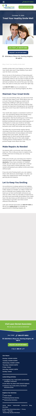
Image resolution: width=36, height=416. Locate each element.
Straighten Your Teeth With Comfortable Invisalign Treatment (16, 380)
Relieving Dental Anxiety (11, 398)
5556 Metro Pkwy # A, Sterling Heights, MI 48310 (19, 57)
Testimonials (16, 405)
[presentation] (13, 349)
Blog (4, 64)
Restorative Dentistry (10, 400)
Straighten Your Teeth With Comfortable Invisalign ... (16, 257)
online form (13, 206)
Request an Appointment (26, 7)
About (9, 405)
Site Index (5, 407)
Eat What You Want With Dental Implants (16, 383)
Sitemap (10, 411)
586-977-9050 (9, 87)
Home (4, 405)
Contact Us (24, 405)
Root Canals (7, 395)
